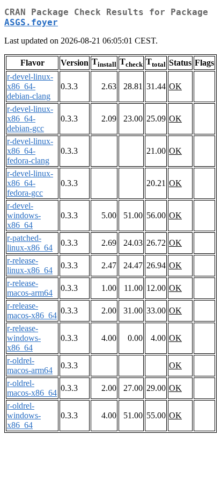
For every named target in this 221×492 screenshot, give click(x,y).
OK (175, 86)
